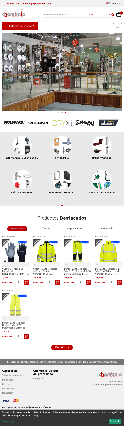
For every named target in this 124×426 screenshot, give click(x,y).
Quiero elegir (8, 421)
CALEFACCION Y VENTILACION (22, 158)
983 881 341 (13, 3)
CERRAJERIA (62, 158)
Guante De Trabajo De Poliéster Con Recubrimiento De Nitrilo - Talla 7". (14, 271)
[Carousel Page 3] (65, 206)
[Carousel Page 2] (62, 113)
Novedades (17, 228)
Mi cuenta (113, 3)
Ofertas (45, 228)
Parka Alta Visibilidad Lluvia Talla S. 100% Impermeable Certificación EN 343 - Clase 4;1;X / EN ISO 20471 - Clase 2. (108, 271)
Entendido (115, 421)
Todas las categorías (20, 26)
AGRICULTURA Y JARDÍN (102, 192)
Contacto (38, 378)
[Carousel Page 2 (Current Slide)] (62, 206)
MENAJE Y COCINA (101, 158)
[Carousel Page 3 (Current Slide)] (65, 113)
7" (4, 264)
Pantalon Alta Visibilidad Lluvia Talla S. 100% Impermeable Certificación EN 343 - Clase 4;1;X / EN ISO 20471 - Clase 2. (15, 325)
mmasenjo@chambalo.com (37, 3)
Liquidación (106, 228)
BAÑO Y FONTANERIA (22, 192)
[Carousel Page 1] (59, 113)
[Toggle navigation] (117, 26)
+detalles (7, 282)
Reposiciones (75, 228)
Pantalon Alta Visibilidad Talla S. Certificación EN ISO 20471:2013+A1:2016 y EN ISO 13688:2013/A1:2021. (77, 271)
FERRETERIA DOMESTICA (62, 192)
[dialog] (62, 418)
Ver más (60, 347)
